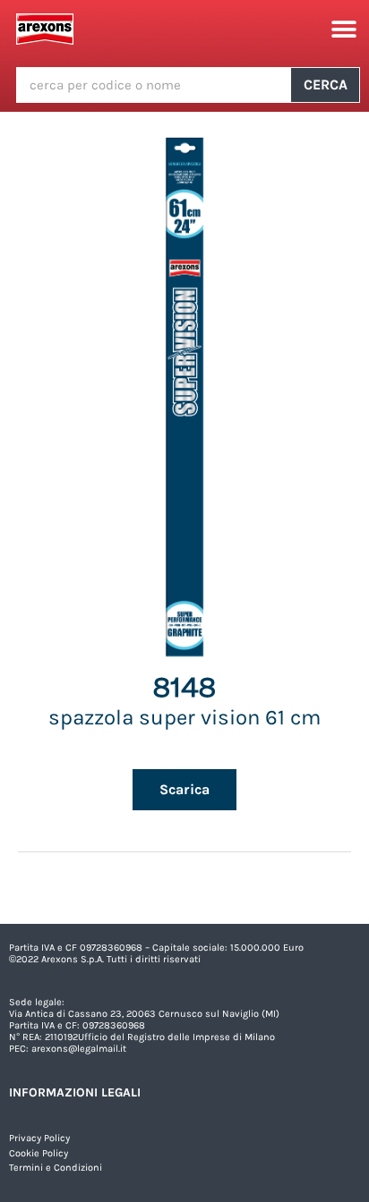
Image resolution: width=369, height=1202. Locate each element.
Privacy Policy (39, 1138)
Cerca (326, 84)
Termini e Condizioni (55, 1167)
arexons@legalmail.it (78, 1048)
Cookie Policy (38, 1153)
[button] (344, 29)
